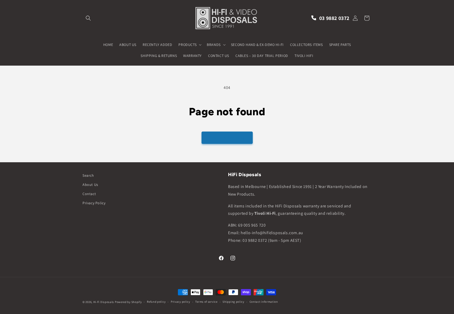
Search (88, 175)
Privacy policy (180, 301)
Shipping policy (233, 301)
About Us (90, 184)
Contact (89, 193)
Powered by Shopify (128, 302)
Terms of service (206, 301)
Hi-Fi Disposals (103, 302)
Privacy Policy (93, 203)
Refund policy (156, 301)
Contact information (264, 301)
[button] (88, 18)
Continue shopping (227, 137)
